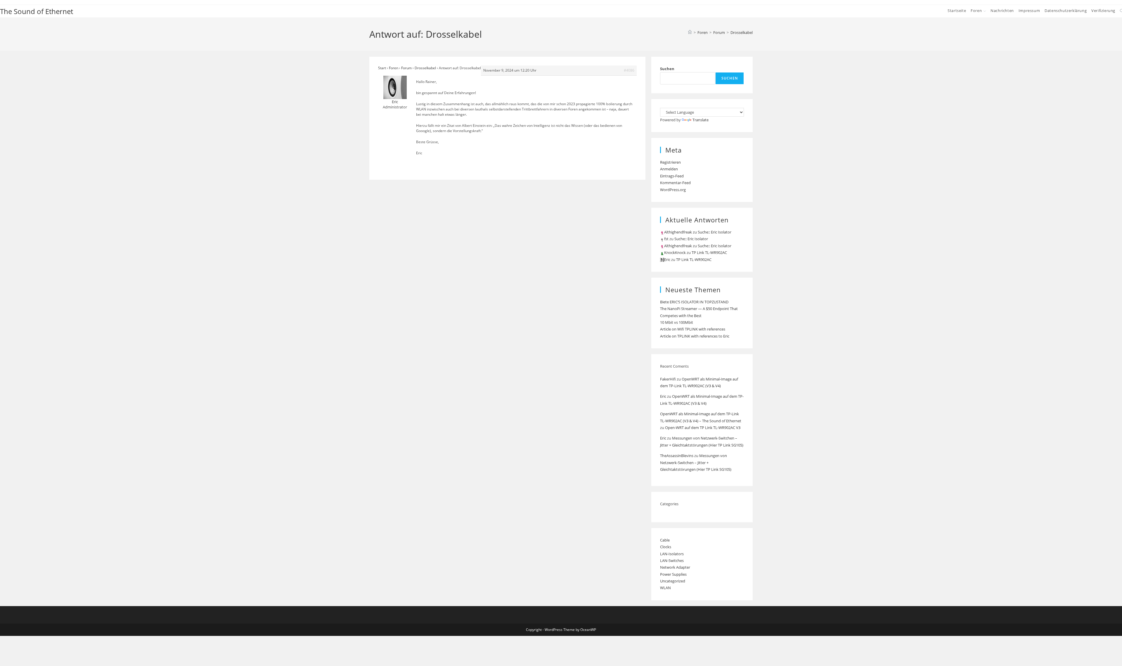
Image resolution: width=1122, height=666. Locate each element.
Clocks (665, 546)
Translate (700, 119)
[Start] (690, 32)
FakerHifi (668, 379)
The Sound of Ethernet (36, 11)
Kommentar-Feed (675, 182)
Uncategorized (672, 581)
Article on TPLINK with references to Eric (694, 336)
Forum (406, 67)
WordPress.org (673, 189)
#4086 (629, 70)
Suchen (667, 68)
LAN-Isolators (672, 553)
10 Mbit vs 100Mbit (676, 322)
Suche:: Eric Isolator (714, 232)
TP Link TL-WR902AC (709, 252)
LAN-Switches (672, 560)
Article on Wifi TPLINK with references (692, 329)
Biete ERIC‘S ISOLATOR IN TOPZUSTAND (694, 302)
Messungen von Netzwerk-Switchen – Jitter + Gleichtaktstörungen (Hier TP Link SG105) (695, 462)
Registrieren (670, 162)
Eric (663, 396)
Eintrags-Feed (672, 176)
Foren (393, 67)
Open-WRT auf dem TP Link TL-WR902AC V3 (702, 427)
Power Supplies (673, 574)
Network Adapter (675, 567)
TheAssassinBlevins (676, 455)
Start (382, 67)
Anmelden (669, 169)
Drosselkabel (741, 32)
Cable (665, 540)
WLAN (665, 587)
